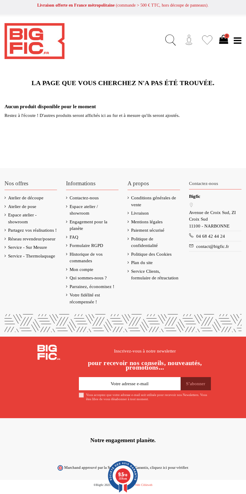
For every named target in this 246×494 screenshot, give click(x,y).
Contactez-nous (84, 197)
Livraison (140, 213)
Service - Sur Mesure (27, 247)
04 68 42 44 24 (210, 236)
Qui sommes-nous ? (88, 277)
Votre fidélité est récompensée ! (85, 298)
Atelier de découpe (26, 197)
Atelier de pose (22, 206)
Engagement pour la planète (88, 225)
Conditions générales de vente (153, 201)
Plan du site (142, 262)
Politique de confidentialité (144, 242)
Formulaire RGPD (86, 245)
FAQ (74, 237)
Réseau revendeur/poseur (32, 239)
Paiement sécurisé (147, 230)
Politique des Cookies (151, 254)
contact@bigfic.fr (212, 246)
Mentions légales (147, 221)
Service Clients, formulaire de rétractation (154, 275)
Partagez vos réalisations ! (32, 230)
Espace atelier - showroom (22, 218)
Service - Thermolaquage (31, 256)
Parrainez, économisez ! (92, 286)
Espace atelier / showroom (84, 210)
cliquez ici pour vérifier (169, 468)
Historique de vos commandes (86, 257)
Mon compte (81, 269)
